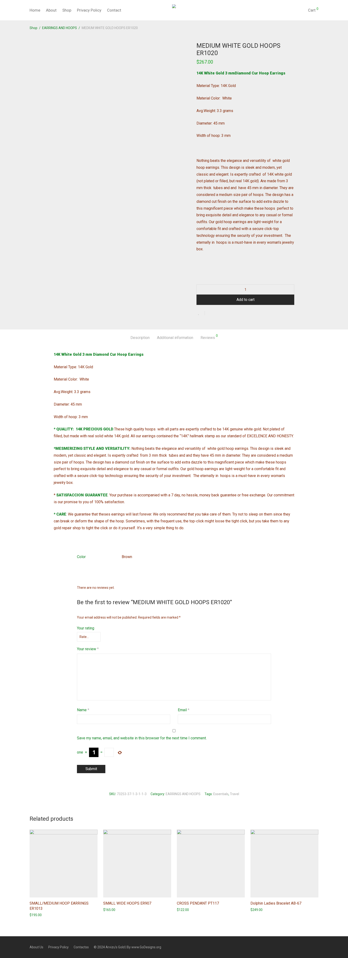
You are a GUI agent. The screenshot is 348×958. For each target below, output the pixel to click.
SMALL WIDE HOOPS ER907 (127, 903)
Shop (66, 10)
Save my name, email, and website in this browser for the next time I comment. (142, 738)
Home (35, 10)
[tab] (140, 338)
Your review (88, 649)
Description (140, 337)
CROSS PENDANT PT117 (198, 903)
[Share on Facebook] (210, 313)
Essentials (220, 794)
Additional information (175, 337)
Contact (114, 10)
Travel (234, 794)
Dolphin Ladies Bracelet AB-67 (275, 903)
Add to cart (245, 299)
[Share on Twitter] (217, 313)
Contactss (81, 947)
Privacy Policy (89, 10)
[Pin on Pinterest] (223, 313)
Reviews (209, 337)
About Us (36, 947)
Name (83, 710)
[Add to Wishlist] (200, 313)
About (51, 10)
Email (183, 710)
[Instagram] (316, 947)
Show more (36, 915)
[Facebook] (309, 947)
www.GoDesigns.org (146, 947)
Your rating (85, 628)
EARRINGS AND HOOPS (59, 28)
